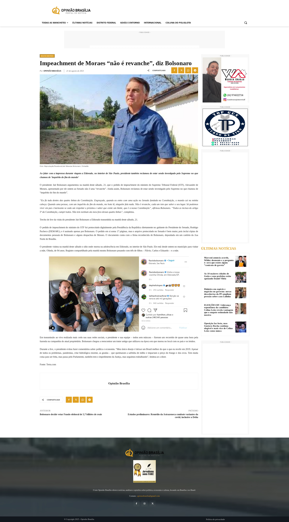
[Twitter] (181, 70)
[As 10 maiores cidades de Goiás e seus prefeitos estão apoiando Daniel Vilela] (240, 277)
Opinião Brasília (52, 71)
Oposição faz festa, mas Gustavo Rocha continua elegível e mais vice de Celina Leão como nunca (218, 327)
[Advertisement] (144, 40)
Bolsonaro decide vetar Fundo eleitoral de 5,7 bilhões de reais (71, 414)
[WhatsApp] (188, 70)
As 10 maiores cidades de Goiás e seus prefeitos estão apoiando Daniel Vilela (217, 276)
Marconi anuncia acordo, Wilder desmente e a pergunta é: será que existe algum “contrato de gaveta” (219, 261)
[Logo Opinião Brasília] (71, 11)
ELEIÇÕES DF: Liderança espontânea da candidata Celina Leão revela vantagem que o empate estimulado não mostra (218, 310)
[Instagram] (144, 503)
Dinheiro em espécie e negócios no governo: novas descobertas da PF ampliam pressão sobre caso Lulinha (217, 293)
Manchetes (47, 56)
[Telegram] (195, 70)
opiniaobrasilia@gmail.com (148, 496)
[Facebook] (174, 70)
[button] (245, 22)
